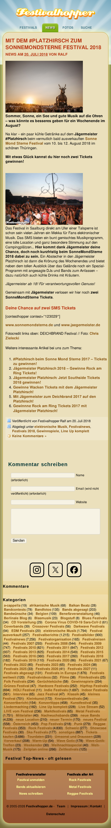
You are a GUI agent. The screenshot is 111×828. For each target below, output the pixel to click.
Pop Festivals (52, 724)
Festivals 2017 (58, 656)
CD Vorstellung (23, 622)
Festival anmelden (30, 779)
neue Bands (90, 715)
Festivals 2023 (47, 664)
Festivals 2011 (58, 648)
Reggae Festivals (80, 793)
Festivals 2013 (24, 652)
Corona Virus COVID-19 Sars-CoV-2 (73, 622)
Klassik (73, 694)
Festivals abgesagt (19, 673)
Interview (20, 694)
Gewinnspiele (48, 431)
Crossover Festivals (48, 626)
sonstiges (67, 732)
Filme (64, 677)
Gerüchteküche (49, 681)
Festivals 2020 (58, 660)
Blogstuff (67, 618)
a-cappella (12, 605)
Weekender (33, 745)
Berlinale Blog (15, 618)
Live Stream (88, 707)
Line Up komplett (75, 431)
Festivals (28, 27)
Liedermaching (16, 707)
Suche (86, 27)
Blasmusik (42, 618)
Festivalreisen (93, 639)
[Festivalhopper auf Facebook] (74, 570)
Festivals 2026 (47, 669)
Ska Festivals (37, 732)
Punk (78, 724)
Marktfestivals (55, 711)
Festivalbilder (83, 635)
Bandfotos (43, 609)
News (50, 27)
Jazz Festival (47, 694)
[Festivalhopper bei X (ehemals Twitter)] (55, 570)
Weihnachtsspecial (66, 745)
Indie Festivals (56, 690)
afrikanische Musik (44, 605)
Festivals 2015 (92, 652)
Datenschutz (55, 814)
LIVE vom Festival (18, 711)
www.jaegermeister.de (80, 325)
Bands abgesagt (75, 609)
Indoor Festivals (95, 690)
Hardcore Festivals (53, 686)
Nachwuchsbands (55, 715)
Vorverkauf (12, 741)
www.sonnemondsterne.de (29, 325)
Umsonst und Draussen (74, 737)
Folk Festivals (15, 681)
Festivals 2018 (23, 431)
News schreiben (31, 793)
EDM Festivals (22, 631)
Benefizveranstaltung (76, 614)
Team (61, 806)
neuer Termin (61, 719)
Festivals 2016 (24, 656)
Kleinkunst (35, 698)
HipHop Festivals (94, 686)
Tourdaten (35, 737)
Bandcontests (15, 609)
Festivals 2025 (15, 669)
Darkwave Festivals (89, 626)
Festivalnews (79, 427)
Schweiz (72, 728)
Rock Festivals (40, 728)
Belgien (42, 614)
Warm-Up (39, 741)
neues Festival (95, 719)
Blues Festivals (94, 618)
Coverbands (13, 626)
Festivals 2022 (15, 664)
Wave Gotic (66, 741)
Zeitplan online (35, 749)
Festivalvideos (39, 677)
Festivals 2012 (92, 648)
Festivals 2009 (90, 643)
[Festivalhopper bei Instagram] (37, 570)
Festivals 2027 (79, 669)
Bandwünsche (15, 614)
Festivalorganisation (54, 639)
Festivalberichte (46, 635)
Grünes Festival (16, 686)
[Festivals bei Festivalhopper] (55, 11)
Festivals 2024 (79, 664)
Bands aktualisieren (30, 786)
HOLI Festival (24, 690)
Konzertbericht (16, 703)
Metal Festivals (88, 711)
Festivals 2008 (56, 643)
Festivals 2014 (58, 652)
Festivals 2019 (24, 660)
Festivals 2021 (90, 660)
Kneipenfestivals (68, 698)
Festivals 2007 (22, 643)
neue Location (27, 719)
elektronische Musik (50, 427)
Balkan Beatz (79, 605)
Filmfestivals (88, 677)
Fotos (67, 27)
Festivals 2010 (24, 648)
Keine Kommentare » (29, 436)
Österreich (21, 724)
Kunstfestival (80, 703)
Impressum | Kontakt (86, 806)
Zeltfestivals (68, 749)
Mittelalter (24, 715)
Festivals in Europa (60, 673)
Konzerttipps (49, 703)
